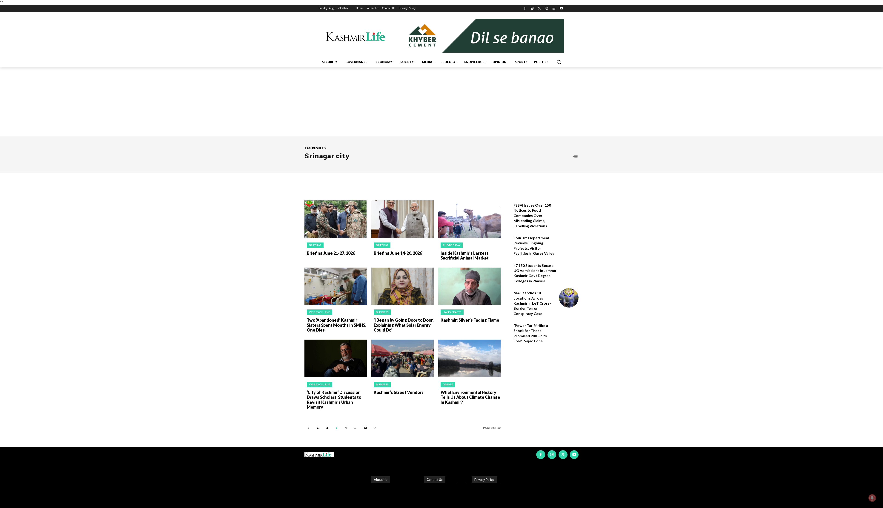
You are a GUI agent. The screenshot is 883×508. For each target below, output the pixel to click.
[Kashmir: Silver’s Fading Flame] (469, 286)
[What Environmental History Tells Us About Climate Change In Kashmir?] (469, 358)
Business (382, 312)
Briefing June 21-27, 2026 (331, 253)
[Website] (547, 9)
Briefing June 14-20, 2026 (398, 253)
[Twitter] (539, 9)
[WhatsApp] (554, 9)
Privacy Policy (484, 480)
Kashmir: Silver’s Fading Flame (470, 320)
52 (365, 427)
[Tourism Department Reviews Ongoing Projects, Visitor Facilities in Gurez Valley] (569, 243)
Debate (448, 384)
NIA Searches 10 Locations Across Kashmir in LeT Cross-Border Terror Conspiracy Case (532, 303)
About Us (380, 480)
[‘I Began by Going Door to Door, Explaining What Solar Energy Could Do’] (402, 286)
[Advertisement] (441, 102)
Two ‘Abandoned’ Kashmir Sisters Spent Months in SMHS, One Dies (336, 325)
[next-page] (375, 427)
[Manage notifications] (872, 498)
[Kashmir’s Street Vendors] (402, 358)
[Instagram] (532, 9)
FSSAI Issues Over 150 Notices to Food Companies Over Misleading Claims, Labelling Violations (532, 215)
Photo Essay (451, 245)
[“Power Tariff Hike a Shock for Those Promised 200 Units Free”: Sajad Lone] (569, 330)
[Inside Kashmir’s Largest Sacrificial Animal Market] (469, 219)
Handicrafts (452, 312)
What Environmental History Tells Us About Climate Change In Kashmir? (470, 397)
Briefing (315, 245)
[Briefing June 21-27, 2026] (335, 219)
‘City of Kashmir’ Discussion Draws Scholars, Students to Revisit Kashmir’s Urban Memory (334, 400)
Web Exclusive (319, 312)
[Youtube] (561, 9)
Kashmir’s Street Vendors (399, 392)
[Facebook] (525, 9)
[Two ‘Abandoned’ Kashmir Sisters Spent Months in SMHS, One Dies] (335, 286)
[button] (558, 61)
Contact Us (435, 480)
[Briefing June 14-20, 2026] (402, 219)
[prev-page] (308, 427)
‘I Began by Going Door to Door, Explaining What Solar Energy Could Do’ (403, 325)
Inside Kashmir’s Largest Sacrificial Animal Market (465, 256)
